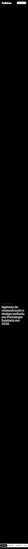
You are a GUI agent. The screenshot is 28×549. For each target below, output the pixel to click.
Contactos (21, 2)
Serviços (11, 545)
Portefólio (19, 545)
